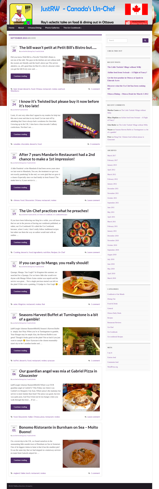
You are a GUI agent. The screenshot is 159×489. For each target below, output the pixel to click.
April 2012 (111, 170)
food (33, 89)
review (54, 89)
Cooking (17, 252)
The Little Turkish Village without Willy (124, 67)
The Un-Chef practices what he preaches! (54, 210)
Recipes (54, 252)
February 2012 (112, 179)
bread (20, 89)
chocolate (25, 144)
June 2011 (110, 207)
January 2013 (112, 165)
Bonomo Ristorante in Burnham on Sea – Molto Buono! (58, 429)
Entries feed (111, 357)
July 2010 (110, 259)
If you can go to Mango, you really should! (54, 262)
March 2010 (111, 278)
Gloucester (29, 200)
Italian (30, 417)
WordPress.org (112, 367)
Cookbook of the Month (115, 294)
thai (43, 304)
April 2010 (111, 273)
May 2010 (111, 269)
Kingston (22, 304)
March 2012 (111, 174)
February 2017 (112, 160)
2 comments (95, 144)
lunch (28, 473)
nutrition (46, 252)
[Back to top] (153, 483)
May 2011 (110, 212)
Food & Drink (39, 51)
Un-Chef (39, 215)
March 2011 (111, 222)
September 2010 (113, 250)
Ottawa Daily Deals (114, 313)
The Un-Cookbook (72, 27)
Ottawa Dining (34, 27)
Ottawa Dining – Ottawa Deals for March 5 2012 (127, 94)
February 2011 (112, 226)
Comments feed (112, 362)
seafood (61, 89)
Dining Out (31, 51)
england (17, 473)
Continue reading (20, 76)
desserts (26, 89)
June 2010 (111, 264)
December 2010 (113, 236)
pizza (42, 417)
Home (11, 27)
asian (16, 304)
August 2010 (111, 255)
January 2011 (112, 231)
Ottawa (39, 89)
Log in (109, 353)
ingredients (38, 252)
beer (15, 89)
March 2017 (111, 156)
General (110, 308)
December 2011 (112, 189)
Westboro (15, 91)
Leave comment (93, 200)
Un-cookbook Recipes (60, 215)
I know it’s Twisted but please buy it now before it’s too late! (59, 103)
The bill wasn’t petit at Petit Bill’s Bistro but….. (58, 47)
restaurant (47, 89)
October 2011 (112, 198)
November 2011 (113, 193)
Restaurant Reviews (114, 323)
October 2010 (112, 245)
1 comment (95, 89)
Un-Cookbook (47, 215)
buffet (16, 361)
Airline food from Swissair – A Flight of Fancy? (127, 72)
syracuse (51, 361)
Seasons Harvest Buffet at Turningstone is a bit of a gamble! (58, 316)
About (21, 27)
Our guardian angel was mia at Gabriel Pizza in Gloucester (58, 373)
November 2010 (113, 240)
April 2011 (111, 217)
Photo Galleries (52, 27)
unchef (23, 51)
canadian (17, 144)
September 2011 (113, 203)
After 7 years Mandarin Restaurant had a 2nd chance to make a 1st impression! (57, 156)
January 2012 (112, 184)
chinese (17, 200)
